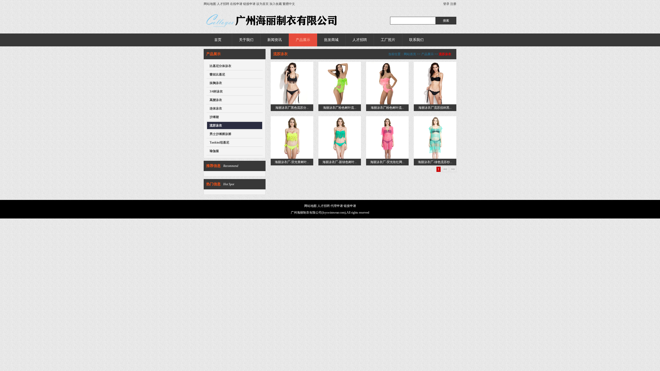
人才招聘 (223, 4)
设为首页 (262, 4)
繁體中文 (289, 4)
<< (445, 169)
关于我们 (246, 40)
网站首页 (410, 54)
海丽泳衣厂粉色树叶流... (339, 107)
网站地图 (210, 4)
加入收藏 (275, 4)
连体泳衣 (216, 108)
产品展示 (303, 40)
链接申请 (249, 4)
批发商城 (331, 40)
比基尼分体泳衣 (220, 66)
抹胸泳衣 (216, 83)
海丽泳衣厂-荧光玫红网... (387, 162)
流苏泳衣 (216, 125)
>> (453, 169)
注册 (453, 4)
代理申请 (337, 206)
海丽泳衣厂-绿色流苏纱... (435, 162)
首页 (217, 40)
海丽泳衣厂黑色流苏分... (292, 107)
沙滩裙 (214, 117)
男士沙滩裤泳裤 (220, 134)
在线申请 (236, 4)
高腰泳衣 (216, 100)
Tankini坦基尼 (219, 142)
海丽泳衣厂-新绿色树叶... (340, 162)
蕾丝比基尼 (217, 74)
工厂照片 (388, 40)
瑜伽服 (214, 151)
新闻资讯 (274, 40)
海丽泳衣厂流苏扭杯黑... (435, 107)
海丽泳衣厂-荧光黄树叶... (292, 162)
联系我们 (416, 40)
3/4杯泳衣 (216, 91)
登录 (446, 4)
